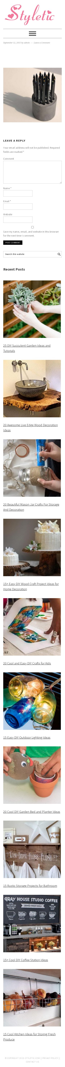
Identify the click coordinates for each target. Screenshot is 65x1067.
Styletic (30, 16)
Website (7, 214)
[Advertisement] (32, 56)
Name (7, 188)
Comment (8, 158)
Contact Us (32, 1061)
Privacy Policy (50, 1058)
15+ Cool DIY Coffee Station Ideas (25, 960)
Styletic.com (32, 1058)
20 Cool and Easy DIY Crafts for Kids (27, 663)
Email (7, 201)
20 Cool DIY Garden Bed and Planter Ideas (31, 812)
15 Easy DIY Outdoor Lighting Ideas (26, 737)
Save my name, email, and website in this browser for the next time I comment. (31, 233)
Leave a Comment (42, 43)
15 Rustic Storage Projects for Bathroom (30, 886)
